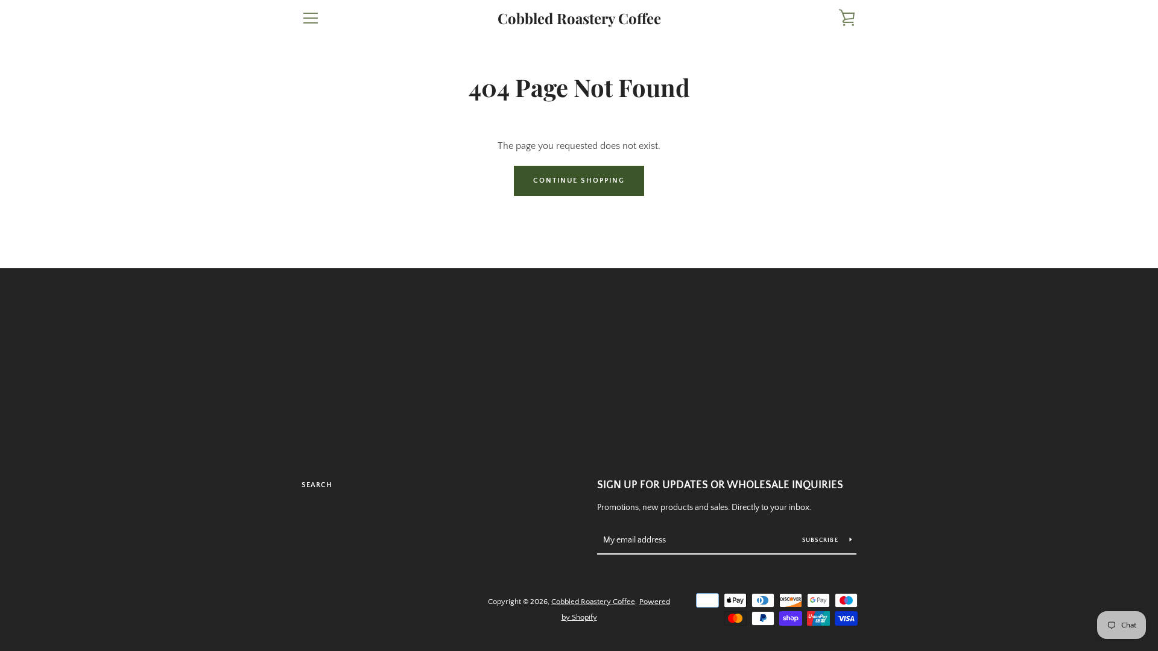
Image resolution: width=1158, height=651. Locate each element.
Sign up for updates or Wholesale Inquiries (720, 485)
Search (317, 485)
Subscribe (821, 540)
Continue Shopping (579, 180)
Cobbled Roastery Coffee (579, 18)
